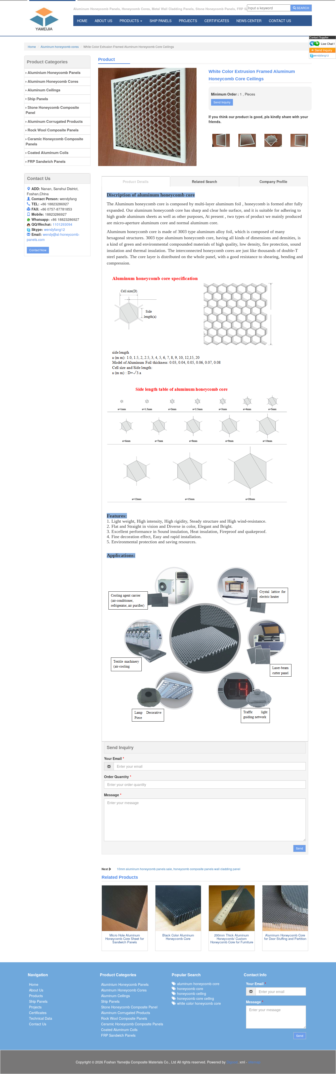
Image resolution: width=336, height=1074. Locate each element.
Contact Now (37, 250)
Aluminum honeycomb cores (60, 46)
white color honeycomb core (198, 1003)
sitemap (254, 1062)
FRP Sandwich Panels (46, 161)
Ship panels (37, 98)
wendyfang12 (54, 229)
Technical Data (40, 1018)
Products (130, 20)
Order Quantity (117, 776)
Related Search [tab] (204, 181)
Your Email (114, 758)
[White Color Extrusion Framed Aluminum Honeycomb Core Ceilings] (149, 117)
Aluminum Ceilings (43, 90)
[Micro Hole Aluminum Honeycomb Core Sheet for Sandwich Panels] (125, 908)
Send (299, 848)
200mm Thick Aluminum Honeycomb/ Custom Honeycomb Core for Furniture (231, 939)
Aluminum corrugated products (55, 121)
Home (82, 20)
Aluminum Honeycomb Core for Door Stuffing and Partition (285, 937)
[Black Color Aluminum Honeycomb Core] (178, 908)
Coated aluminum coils (47, 152)
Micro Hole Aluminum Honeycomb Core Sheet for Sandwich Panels (124, 939)
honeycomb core (189, 988)
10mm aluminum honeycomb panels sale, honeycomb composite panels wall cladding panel (178, 869)
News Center (248, 20)
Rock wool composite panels (52, 130)
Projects (188, 20)
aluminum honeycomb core (197, 983)
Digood (232, 1062)
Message (112, 794)
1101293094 (62, 224)
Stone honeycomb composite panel (52, 110)
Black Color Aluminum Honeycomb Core (178, 937)
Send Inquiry (222, 102)
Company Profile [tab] (273, 181)
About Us (103, 20)
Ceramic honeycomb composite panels (54, 141)
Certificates (216, 20)
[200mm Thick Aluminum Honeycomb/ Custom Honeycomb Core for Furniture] (232, 908)
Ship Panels (160, 20)
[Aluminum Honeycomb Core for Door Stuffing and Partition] (285, 908)
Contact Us (280, 20)
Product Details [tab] (136, 181)
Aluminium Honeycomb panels (53, 72)
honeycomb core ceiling (194, 998)
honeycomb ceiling (190, 993)
